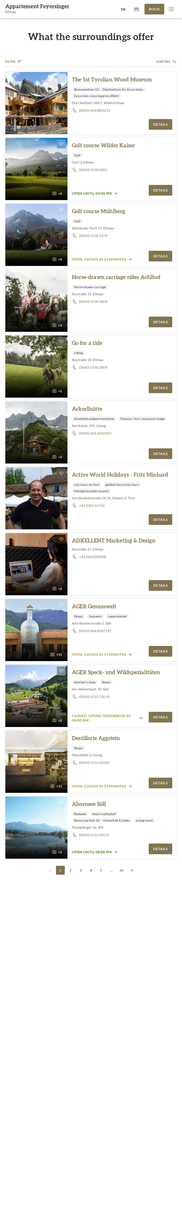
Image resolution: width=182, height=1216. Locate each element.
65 (122, 870)
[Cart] (136, 9)
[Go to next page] (131, 870)
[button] (171, 9)
